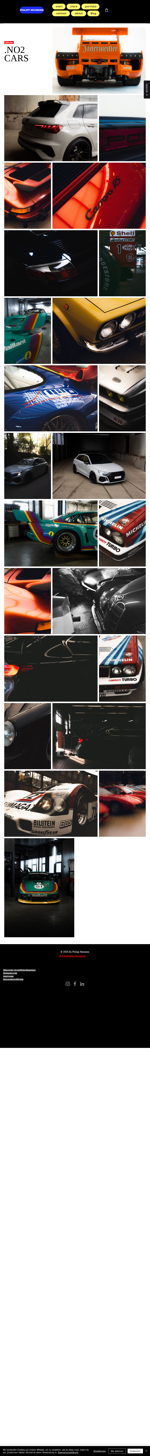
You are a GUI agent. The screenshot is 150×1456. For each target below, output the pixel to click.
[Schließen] (146, 1451)
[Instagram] (68, 984)
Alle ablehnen (117, 1451)
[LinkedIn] (82, 984)
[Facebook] (75, 984)
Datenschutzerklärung (68, 1452)
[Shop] (106, 10)
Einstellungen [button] (99, 1451)
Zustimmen (135, 1451)
